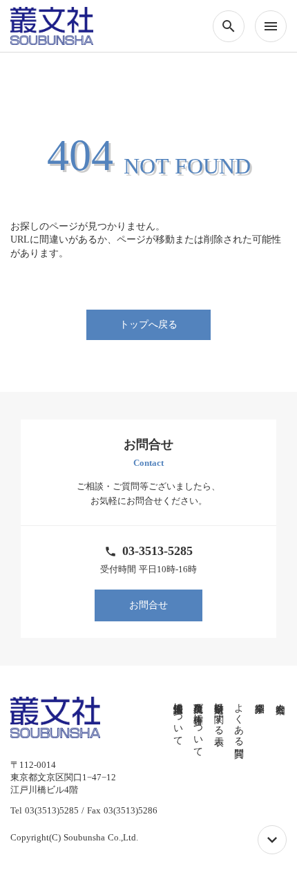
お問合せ (148, 605)
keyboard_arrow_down (272, 839)
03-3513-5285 (157, 551)
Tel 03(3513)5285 (44, 810)
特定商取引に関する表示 (218, 713)
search (228, 26)
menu (270, 26)
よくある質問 (239, 719)
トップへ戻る (148, 324)
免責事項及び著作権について (198, 724)
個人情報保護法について (178, 719)
